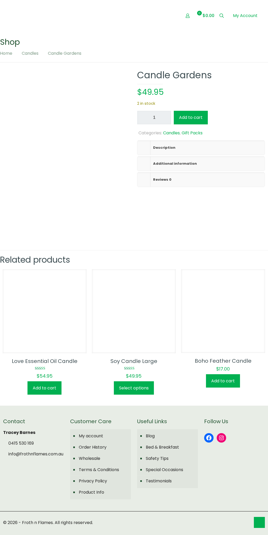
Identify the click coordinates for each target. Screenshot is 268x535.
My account (91, 436)
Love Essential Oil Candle (44, 361)
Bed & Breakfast (162, 447)
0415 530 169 (20, 443)
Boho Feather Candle (223, 361)
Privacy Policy (93, 481)
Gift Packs (192, 133)
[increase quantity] (165, 117)
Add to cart (191, 117)
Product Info (91, 492)
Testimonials (159, 481)
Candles (30, 53)
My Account (245, 16)
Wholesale (89, 458)
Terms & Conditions (99, 470)
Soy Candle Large (133, 361)
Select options (134, 388)
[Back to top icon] (259, 522)
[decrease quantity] (143, 117)
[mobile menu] (169, 15)
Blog (150, 436)
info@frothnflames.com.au (35, 454)
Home (6, 53)
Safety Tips (157, 458)
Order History (93, 447)
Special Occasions (164, 470)
